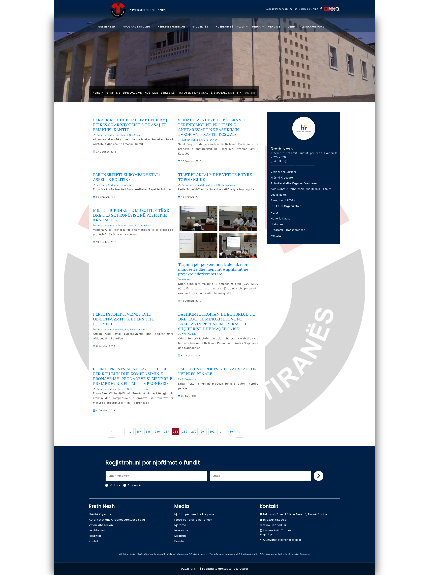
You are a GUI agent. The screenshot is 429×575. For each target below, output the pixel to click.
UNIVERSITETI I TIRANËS (147, 10)
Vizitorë (115, 485)
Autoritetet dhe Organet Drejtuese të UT (117, 520)
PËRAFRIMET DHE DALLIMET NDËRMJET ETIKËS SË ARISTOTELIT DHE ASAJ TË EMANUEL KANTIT (132, 124)
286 (157, 431)
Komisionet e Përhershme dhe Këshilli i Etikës (301, 189)
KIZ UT (275, 212)
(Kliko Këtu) (278, 161)
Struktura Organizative (286, 206)
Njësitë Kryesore (282, 177)
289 (184, 431)
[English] (332, 9)
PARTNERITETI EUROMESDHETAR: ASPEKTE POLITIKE (126, 177)
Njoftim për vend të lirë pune (194, 514)
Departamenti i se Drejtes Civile (115, 225)
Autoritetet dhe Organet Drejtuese (294, 183)
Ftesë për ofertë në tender (193, 520)
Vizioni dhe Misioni (283, 171)
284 (139, 431)
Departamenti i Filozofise (111, 135)
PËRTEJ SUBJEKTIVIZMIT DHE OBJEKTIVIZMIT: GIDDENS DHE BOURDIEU (123, 319)
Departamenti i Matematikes (197, 185)
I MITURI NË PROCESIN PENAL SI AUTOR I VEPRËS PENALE (217, 371)
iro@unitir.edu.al (301, 554)
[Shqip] (326, 9)
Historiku (277, 224)
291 (203, 431)
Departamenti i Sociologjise (113, 329)
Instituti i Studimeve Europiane (199, 139)
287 (166, 431)
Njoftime (180, 525)
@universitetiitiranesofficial (282, 540)
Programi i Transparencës (288, 230)
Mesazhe (180, 536)
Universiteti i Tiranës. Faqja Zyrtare (276, 532)
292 (212, 431)
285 (148, 431)
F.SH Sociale (134, 135)
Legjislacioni (97, 530)
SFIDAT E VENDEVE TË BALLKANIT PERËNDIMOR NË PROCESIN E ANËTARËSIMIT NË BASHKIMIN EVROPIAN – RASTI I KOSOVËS (212, 127)
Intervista (181, 530)
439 (230, 431)
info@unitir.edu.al (275, 520)
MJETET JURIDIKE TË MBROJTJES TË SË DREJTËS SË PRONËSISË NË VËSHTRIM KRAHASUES (131, 215)
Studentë (134, 485)
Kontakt (276, 235)
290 (194, 431)
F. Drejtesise (142, 225)
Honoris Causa (280, 218)
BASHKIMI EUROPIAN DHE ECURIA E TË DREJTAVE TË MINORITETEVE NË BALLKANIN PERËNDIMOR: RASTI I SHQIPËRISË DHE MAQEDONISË (216, 321)
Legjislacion (279, 194)
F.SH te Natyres (225, 185)
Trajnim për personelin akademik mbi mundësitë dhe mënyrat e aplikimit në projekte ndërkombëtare (213, 269)
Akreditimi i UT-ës (283, 200)
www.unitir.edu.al (275, 525)
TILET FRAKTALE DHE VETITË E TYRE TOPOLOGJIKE (215, 177)
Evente (185, 279)
